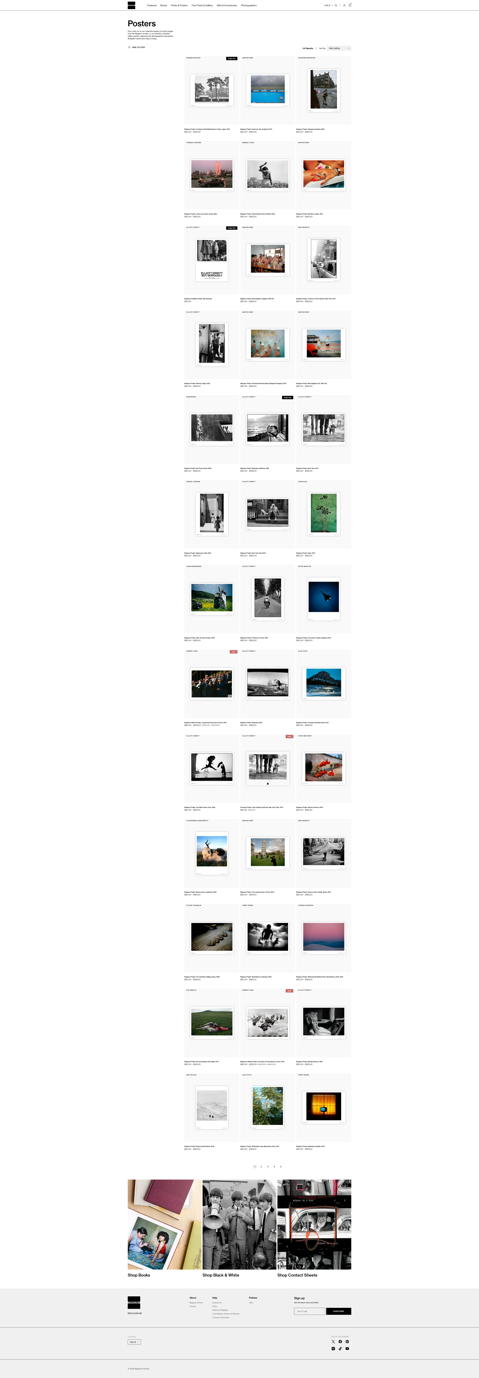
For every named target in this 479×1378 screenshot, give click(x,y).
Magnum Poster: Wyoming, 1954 (251, 722)
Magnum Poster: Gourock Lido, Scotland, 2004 (256, 129)
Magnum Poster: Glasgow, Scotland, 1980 (310, 129)
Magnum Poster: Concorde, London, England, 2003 (313, 638)
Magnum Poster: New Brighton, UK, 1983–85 (311, 383)
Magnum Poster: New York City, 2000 (253, 553)
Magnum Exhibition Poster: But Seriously (198, 299)
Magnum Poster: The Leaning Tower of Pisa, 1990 (257, 892)
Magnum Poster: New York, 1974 (307, 468)
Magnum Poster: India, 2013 (305, 553)
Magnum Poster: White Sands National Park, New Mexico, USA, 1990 (319, 977)
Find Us (193, 1306)
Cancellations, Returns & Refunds (225, 1314)
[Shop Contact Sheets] (314, 1228)
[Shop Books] (165, 1228)
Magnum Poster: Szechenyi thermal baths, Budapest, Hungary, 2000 (263, 383)
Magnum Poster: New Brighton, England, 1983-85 (257, 299)
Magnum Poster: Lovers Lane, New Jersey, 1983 (200, 214)
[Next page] (281, 1167)
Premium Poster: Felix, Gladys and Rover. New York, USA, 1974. (261, 807)
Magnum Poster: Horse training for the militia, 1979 (201, 1061)
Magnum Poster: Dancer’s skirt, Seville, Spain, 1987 (313, 892)
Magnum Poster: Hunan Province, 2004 (309, 807)
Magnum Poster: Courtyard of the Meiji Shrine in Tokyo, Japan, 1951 (207, 129)
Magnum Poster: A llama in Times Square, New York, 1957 (316, 299)
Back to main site (135, 1313)
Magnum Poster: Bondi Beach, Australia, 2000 (256, 977)
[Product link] (211, 96)
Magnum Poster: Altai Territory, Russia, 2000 (199, 638)
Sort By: (322, 48)
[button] (336, 5)
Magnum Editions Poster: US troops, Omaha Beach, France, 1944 (262, 1061)
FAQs (214, 1306)
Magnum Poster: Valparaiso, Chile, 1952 (197, 553)
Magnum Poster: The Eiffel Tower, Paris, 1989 (199, 807)
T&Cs (251, 1303)
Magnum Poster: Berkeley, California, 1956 (254, 468)
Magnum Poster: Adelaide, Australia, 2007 (310, 1146)
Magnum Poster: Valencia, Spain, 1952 (197, 383)
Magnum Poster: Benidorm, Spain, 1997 (309, 214)
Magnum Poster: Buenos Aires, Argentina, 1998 (200, 892)
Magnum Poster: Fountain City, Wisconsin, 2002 (312, 722)
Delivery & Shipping (220, 1310)
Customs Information (220, 1317)
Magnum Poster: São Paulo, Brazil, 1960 (197, 468)
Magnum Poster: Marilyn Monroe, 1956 (309, 1061)
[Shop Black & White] (239, 1228)
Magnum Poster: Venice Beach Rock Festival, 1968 (257, 214)
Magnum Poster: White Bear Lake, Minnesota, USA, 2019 (259, 1146)
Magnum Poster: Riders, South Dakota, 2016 (199, 1146)
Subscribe (338, 1311)
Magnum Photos (196, 1303)
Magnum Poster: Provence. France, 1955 (254, 638)
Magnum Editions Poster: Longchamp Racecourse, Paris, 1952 (205, 722)
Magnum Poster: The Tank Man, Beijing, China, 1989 (202, 977)
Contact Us (217, 1303)
